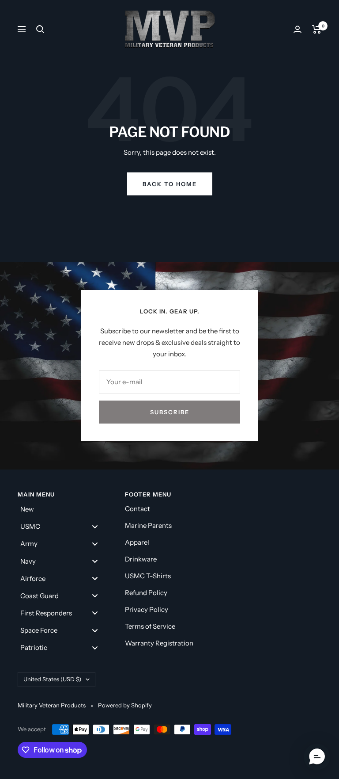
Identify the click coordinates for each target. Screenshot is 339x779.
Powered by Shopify (125, 705)
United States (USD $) (52, 679)
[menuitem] (62, 509)
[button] (317, 757)
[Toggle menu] (95, 526)
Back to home (170, 183)
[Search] (40, 29)
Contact (137, 508)
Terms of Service (150, 626)
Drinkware (141, 559)
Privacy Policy (146, 609)
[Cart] (316, 29)
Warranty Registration (159, 643)
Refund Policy (146, 592)
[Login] (297, 29)
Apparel (137, 542)
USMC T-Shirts (148, 576)
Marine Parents (148, 525)
